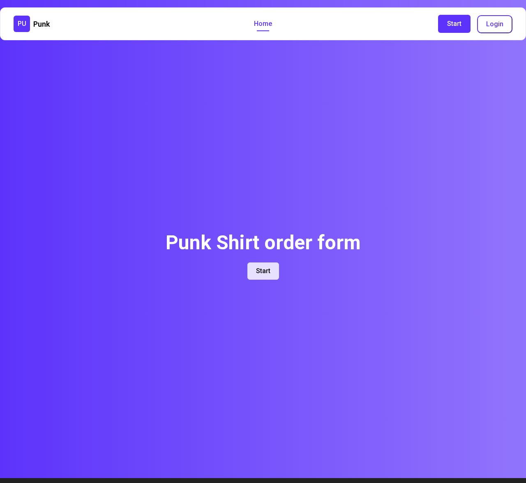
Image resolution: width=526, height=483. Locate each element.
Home (263, 24)
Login (494, 24)
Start (454, 24)
